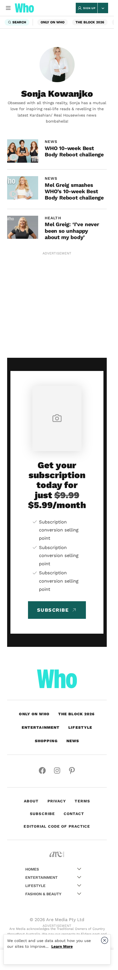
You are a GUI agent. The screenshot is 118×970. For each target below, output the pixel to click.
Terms (82, 801)
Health (53, 218)
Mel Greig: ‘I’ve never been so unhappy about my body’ (72, 230)
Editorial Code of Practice (57, 826)
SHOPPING (46, 741)
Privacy (56, 801)
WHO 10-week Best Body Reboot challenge (74, 151)
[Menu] (8, 8)
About (31, 801)
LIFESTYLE (80, 727)
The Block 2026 (89, 22)
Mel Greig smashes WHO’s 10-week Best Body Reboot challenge (74, 191)
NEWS (51, 141)
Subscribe (42, 814)
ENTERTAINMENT (41, 727)
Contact (74, 814)
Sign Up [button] (89, 8)
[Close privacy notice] (104, 940)
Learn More (62, 946)
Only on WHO (52, 22)
